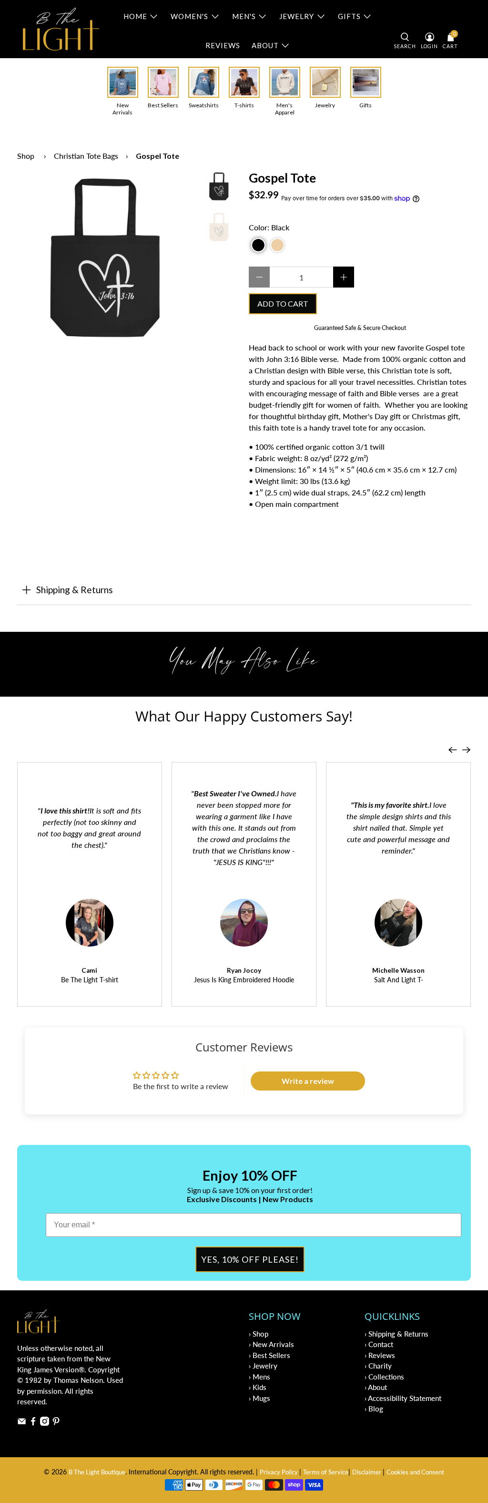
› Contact (379, 1344)
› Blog (374, 1408)
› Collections (384, 1376)
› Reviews (380, 1355)
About (265, 45)
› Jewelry (263, 1365)
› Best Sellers (269, 1355)
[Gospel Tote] (105, 259)
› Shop (258, 1333)
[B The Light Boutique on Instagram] (44, 1423)
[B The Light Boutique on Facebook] (33, 1423)
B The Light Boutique (97, 1472)
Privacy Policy (279, 1472)
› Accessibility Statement (403, 1398)
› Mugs (259, 1398)
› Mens (259, 1376)
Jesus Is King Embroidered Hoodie (244, 980)
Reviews (222, 45)
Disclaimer (367, 1472)
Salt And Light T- (398, 980)
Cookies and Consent (415, 1472)
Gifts (349, 16)
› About (376, 1387)
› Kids (257, 1387)
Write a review (308, 1080)
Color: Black (269, 227)
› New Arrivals (271, 1344)
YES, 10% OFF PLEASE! (250, 1259)
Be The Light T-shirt (89, 980)
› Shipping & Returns (396, 1333)
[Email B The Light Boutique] (21, 1423)
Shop (25, 155)
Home (135, 16)
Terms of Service (325, 1472)
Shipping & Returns (74, 589)
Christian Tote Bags (86, 155)
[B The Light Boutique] (61, 29)
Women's (189, 16)
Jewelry (296, 16)
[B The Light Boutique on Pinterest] (56, 1423)
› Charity (378, 1365)
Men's (244, 16)
